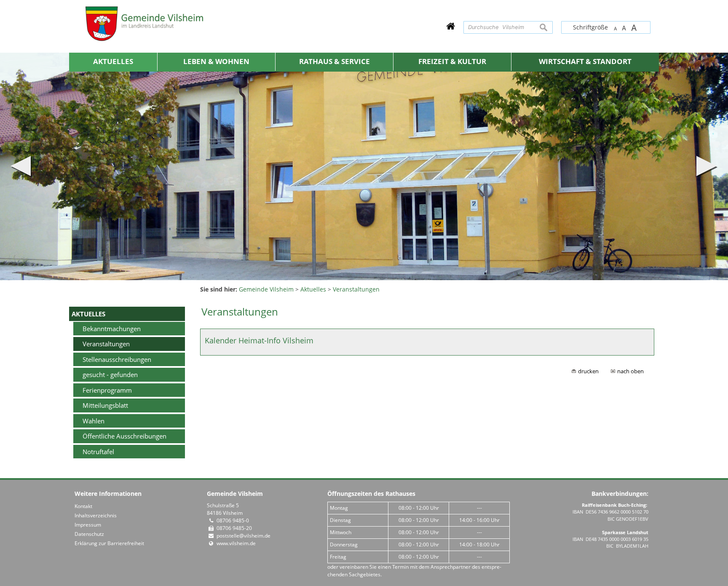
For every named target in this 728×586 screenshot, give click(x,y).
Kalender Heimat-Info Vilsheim (259, 340)
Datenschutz (89, 534)
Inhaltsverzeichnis (96, 515)
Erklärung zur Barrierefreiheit (109, 543)
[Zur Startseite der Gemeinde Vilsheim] (450, 25)
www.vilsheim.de (236, 543)
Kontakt (83, 506)
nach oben (630, 371)
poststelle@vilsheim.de (243, 535)
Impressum (88, 524)
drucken (588, 371)
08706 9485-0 (233, 520)
